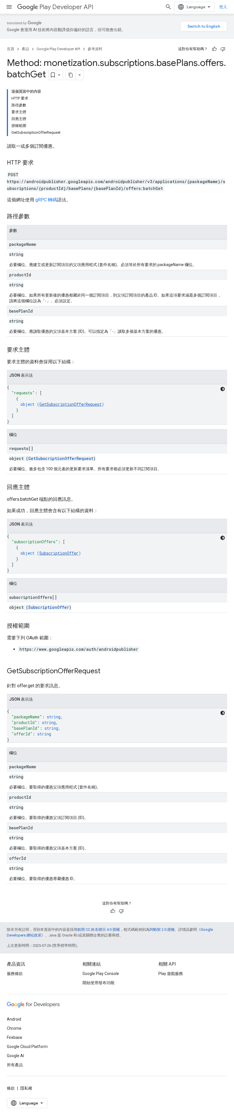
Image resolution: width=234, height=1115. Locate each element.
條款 (11, 1088)
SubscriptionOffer (58, 553)
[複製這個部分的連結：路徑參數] (35, 216)
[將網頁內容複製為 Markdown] (71, 75)
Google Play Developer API (58, 49)
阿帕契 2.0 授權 (162, 929)
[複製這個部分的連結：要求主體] (35, 350)
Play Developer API (66, 7)
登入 (223, 7)
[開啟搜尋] (168, 6)
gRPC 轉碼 (46, 199)
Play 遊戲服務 (170, 973)
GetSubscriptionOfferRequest (70, 404)
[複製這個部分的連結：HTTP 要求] (39, 163)
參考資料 (95, 49)
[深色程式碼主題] (222, 389)
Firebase (14, 1037)
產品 (25, 49)
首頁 (10, 49)
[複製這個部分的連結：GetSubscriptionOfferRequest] (106, 671)
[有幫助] (214, 49)
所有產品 (15, 1065)
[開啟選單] (9, 7)
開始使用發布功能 (98, 982)
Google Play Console (100, 973)
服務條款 (15, 973)
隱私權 (26, 1088)
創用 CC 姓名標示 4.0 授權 (98, 929)
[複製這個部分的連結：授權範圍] (35, 626)
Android (14, 1019)
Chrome (14, 1028)
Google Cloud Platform (27, 1046)
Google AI (15, 1055)
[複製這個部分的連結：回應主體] (35, 487)
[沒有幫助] (223, 49)
